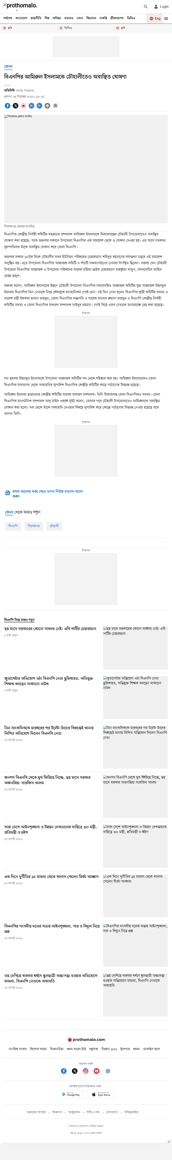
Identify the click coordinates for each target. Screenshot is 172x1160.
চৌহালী (54, 526)
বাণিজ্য (57, 18)
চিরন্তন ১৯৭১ (109, 1049)
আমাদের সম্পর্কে (36, 1112)
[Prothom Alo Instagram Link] (87, 1072)
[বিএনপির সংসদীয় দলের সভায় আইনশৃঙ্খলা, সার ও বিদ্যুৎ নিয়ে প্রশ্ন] (135, 945)
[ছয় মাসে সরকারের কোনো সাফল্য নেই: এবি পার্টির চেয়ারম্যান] (135, 647)
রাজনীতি (36, 18)
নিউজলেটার (131, 1112)
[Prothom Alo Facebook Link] (65, 1072)
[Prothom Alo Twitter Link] (76, 1072)
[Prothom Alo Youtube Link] (98, 1072)
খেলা (80, 18)
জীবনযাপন (117, 18)
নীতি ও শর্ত (93, 1112)
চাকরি (103, 18)
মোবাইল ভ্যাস (151, 1049)
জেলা (8, 66)
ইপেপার (125, 1049)
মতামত (68, 18)
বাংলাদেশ (21, 18)
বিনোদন (91, 18)
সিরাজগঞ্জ (34, 526)
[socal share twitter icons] (16, 108)
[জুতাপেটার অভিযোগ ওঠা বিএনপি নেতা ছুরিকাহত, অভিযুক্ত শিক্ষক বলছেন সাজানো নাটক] (135, 697)
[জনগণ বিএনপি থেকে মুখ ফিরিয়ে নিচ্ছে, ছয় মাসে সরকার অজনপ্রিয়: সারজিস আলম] (135, 796)
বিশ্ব (47, 18)
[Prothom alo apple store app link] (101, 1095)
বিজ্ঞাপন (57, 1112)
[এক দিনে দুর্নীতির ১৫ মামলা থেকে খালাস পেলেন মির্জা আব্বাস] (135, 895)
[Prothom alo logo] (86, 1040)
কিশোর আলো (38, 1049)
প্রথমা (136, 1049)
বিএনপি (13, 526)
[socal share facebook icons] (8, 108)
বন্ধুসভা (93, 1049)
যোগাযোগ (112, 1112)
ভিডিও (131, 18)
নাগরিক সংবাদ (18, 1049)
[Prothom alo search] (145, 6)
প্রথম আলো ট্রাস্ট (76, 1049)
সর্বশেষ (7, 18)
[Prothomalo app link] (71, 1095)
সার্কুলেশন (74, 1112)
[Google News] (108, 1071)
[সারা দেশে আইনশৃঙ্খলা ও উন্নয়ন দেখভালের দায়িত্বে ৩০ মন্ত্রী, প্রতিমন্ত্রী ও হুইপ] (135, 846)
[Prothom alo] (21, 7)
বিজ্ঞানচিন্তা (57, 1049)
